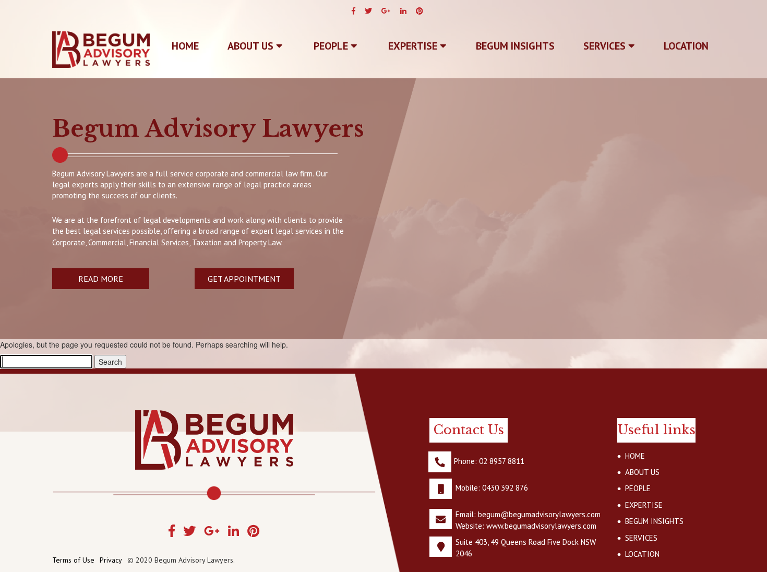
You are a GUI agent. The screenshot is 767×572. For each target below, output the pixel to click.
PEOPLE (332, 46)
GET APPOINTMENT (244, 278)
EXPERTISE (414, 46)
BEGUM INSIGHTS (515, 46)
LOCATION (686, 46)
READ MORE (100, 278)
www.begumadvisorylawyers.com (541, 526)
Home (185, 46)
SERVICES (605, 46)
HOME (635, 456)
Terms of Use (73, 560)
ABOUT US (251, 46)
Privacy (111, 560)
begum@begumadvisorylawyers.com (539, 514)
